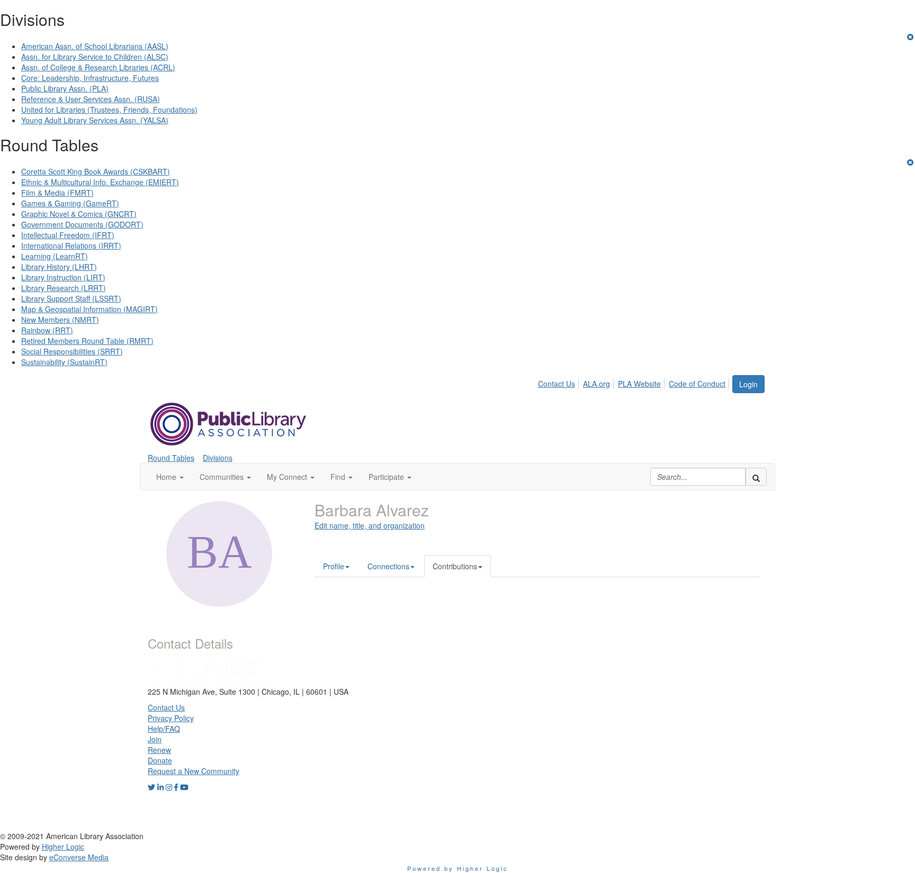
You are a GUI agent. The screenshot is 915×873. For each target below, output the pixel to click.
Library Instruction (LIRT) (63, 277)
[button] (170, 476)
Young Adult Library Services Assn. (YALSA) (94, 120)
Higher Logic (63, 846)
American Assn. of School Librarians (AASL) (94, 46)
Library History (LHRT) (59, 266)
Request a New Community (193, 771)
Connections (388, 566)
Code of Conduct (697, 383)
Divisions (217, 457)
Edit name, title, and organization (370, 525)
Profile (333, 566)
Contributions (455, 566)
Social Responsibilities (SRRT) (72, 351)
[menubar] (634, 382)
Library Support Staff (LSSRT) (71, 298)
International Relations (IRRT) (71, 245)
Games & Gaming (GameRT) (70, 203)
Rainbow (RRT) (47, 330)
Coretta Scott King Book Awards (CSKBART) (95, 171)
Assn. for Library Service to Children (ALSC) (94, 56)
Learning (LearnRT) (54, 256)
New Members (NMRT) (60, 319)
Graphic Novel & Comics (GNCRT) (79, 213)
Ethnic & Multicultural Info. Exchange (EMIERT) (100, 182)
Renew (159, 749)
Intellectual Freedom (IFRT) (67, 235)
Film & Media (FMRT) (57, 192)
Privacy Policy (171, 718)
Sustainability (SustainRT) (64, 362)
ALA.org (596, 383)
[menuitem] (559, 382)
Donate (160, 760)
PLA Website (639, 383)
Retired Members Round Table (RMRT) (87, 340)
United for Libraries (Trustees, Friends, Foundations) (109, 109)
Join (155, 739)
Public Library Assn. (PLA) (65, 88)
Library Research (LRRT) (63, 288)
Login (748, 384)
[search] (756, 477)
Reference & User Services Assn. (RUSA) (90, 99)
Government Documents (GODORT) (82, 224)
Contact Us (556, 383)
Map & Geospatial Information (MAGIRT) (89, 309)
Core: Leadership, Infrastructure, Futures (90, 77)
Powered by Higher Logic (457, 868)
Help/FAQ (164, 728)
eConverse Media (79, 857)
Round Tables (171, 457)
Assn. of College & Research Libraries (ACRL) (98, 67)
